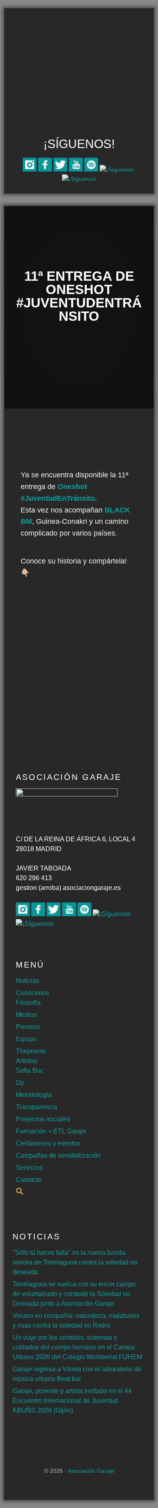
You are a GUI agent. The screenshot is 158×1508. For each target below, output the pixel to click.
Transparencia (36, 1106)
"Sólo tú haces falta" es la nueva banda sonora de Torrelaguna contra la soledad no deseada (75, 1262)
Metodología (33, 1094)
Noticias (27, 980)
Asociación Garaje (79, 39)
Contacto (29, 1179)
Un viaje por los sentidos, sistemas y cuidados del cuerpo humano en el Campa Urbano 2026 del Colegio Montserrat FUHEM (77, 1347)
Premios (28, 1026)
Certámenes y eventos (48, 1143)
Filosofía (28, 1002)
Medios (26, 1014)
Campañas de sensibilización (58, 1155)
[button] (20, 1193)
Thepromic (31, 1051)
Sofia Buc (30, 1070)
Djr (20, 1082)
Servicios (29, 1167)
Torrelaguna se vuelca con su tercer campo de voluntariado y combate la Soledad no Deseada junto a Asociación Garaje (74, 1294)
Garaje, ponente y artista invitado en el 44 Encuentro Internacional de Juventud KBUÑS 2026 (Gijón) (72, 1400)
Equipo (26, 1039)
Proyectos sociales (43, 1119)
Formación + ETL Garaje (51, 1131)
